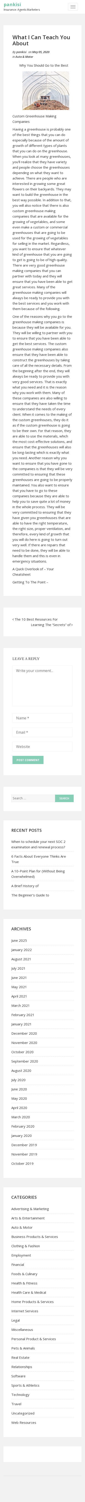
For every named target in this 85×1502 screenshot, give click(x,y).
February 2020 (22, 1126)
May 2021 (19, 987)
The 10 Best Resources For (36, 619)
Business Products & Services (34, 1236)
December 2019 (24, 1145)
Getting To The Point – (30, 582)
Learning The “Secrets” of (50, 624)
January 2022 (21, 949)
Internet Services (24, 1311)
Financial (17, 1264)
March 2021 (20, 1005)
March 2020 (20, 1117)
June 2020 (19, 1089)
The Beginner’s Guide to (30, 895)
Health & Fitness (24, 1283)
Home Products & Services (32, 1301)
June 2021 (19, 977)
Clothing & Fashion (25, 1246)
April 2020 (19, 1107)
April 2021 (19, 996)
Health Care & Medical (28, 1292)
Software (18, 1376)
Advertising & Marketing (30, 1208)
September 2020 (24, 1061)
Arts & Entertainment (28, 1218)
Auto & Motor (24, 57)
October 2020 (22, 1052)
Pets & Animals (23, 1348)
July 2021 (18, 968)
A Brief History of (25, 885)
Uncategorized (22, 1413)
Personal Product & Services (33, 1339)
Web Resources (23, 1422)
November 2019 (24, 1154)
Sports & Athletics (25, 1385)
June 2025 (19, 940)
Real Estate (20, 1357)
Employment (21, 1255)
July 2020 (18, 1079)
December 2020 (24, 1033)
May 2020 (19, 1098)
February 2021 (22, 1014)
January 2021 (21, 1024)
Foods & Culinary (24, 1273)
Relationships (21, 1366)
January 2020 (21, 1135)
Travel (16, 1404)
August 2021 (21, 959)
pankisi (12, 4)
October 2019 (22, 1163)
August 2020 (21, 1070)
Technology (20, 1394)
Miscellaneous (22, 1329)
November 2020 (24, 1042)
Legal (15, 1320)
